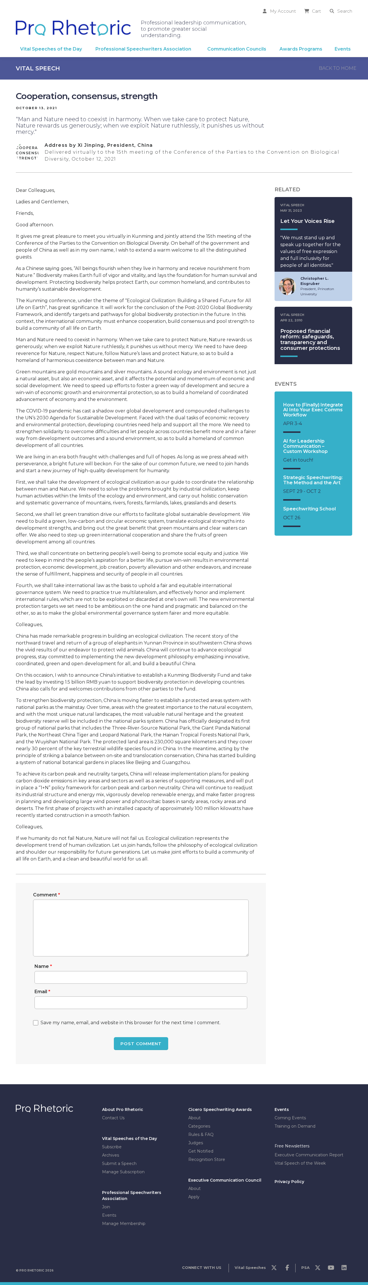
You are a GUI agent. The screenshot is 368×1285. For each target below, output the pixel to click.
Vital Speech (38, 68)
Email (42, 991)
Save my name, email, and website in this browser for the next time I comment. (131, 1022)
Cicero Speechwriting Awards (220, 1109)
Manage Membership (123, 1223)
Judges (195, 1142)
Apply (194, 1196)
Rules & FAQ (201, 1134)
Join (106, 1206)
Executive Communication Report (309, 1154)
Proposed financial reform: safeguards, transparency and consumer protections (310, 339)
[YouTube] (331, 1269)
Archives (110, 1155)
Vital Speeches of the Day (129, 1138)
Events (109, 1215)
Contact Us (113, 1117)
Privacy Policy (289, 1181)
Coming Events (290, 1117)
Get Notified (200, 1151)
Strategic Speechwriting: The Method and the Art (313, 480)
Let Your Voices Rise (307, 221)
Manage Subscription (123, 1171)
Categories (199, 1126)
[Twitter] (274, 1269)
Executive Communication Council (224, 1180)
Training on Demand (295, 1126)
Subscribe (112, 1146)
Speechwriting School (309, 509)
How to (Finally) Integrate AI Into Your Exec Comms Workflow (313, 410)
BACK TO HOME (337, 68)
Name (43, 966)
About (194, 1117)
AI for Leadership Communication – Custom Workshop (305, 446)
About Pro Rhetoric (122, 1109)
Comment (46, 895)
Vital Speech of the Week (300, 1163)
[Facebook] (287, 1269)
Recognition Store (206, 1159)
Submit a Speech (119, 1163)
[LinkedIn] (344, 1269)
